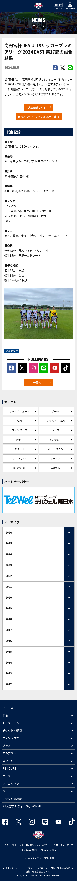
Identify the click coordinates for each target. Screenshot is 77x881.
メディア (56, 458)
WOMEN (55, 468)
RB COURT (19, 468)
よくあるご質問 (29, 850)
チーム (55, 411)
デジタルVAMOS (12, 799)
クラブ (19, 439)
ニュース (7, 708)
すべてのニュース (19, 411)
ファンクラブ (19, 430)
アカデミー (55, 439)
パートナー (19, 458)
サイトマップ (66, 845)
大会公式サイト (37, 107)
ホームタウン (55, 449)
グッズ (55, 430)
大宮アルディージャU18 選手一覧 (37, 116)
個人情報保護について (36, 845)
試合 (19, 421)
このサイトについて (14, 845)
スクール (19, 449)
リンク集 (53, 845)
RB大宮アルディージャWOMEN (21, 806)
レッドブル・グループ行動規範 (38, 858)
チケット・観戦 (56, 421)
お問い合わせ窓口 (47, 850)
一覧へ (37, 382)
